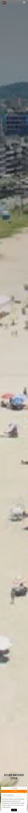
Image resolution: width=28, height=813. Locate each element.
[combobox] (14, 796)
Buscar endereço (8, 795)
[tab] (14, 788)
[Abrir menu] (24, 2)
